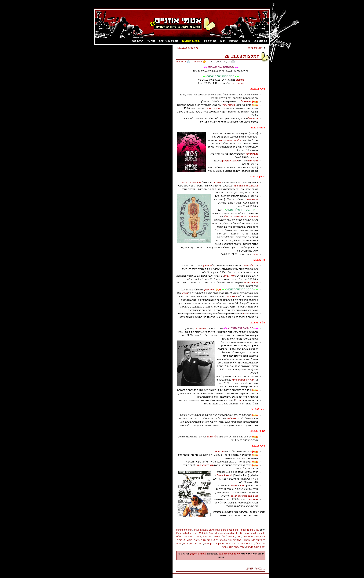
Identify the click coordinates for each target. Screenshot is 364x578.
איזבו (255, 254)
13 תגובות (181, 61)
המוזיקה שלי (210, 41)
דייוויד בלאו (256, 540)
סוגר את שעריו (228, 105)
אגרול (245, 313)
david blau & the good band (223, 529)
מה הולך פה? (260, 41)
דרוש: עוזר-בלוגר (255, 47)
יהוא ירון (207, 265)
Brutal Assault (224, 475)
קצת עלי (151, 41)
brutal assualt (201, 529)
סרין (241, 485)
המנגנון (234, 485)
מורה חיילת (246, 101)
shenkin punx (242, 533)
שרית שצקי (238, 83)
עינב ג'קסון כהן (230, 160)
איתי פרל (253, 118)
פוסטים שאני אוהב (168, 41)
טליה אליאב (248, 265)
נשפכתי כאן (200, 328)
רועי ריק (250, 379)
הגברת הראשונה (205, 465)
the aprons (259, 536)
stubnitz (261, 533)
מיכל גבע (253, 160)
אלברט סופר (238, 379)
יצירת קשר (137, 41)
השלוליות (232, 418)
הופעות (246, 41)
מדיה (223, 41)
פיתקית (257, 547)
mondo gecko (227, 533)
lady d (186, 533)
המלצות (198, 61)
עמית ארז (216, 182)
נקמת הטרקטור (222, 543)
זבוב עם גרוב (213, 108)
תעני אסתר (252, 154)
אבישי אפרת (251, 199)
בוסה (184, 536)
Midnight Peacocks (209, 533)
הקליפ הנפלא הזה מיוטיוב (230, 140)
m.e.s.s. (194, 533)
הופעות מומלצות (191, 41)
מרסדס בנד (252, 499)
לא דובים (212, 436)
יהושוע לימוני (251, 282)
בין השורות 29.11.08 (188, 47)
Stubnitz (240, 80)
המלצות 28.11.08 (242, 56)
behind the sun (184, 529)
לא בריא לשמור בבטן (229, 553)
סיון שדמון (219, 451)
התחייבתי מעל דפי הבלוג (235, 216)
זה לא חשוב (212, 540)
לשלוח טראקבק (198, 553)
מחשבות (233, 41)
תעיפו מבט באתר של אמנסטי (244, 496)
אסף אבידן (229, 275)
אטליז (185, 293)
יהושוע (190, 540)
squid (253, 533)
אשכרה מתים (194, 536)
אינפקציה (232, 296)
